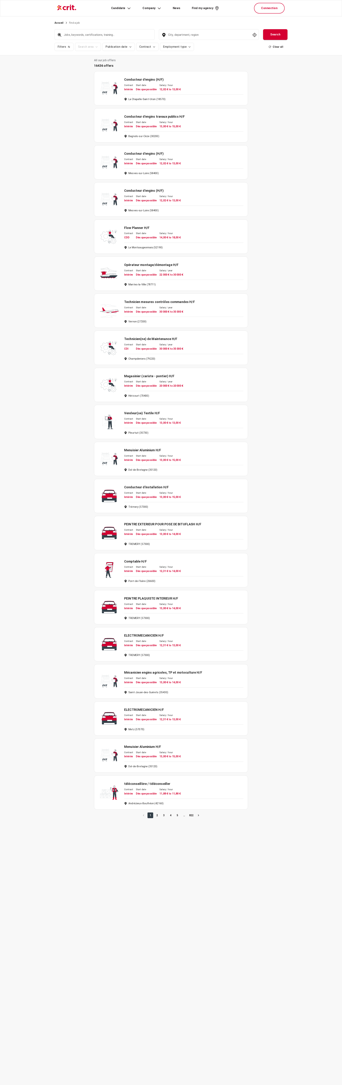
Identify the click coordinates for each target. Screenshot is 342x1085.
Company (149, 8)
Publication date (116, 46)
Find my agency (202, 8)
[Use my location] (254, 34)
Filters (62, 46)
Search (275, 34)
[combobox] (208, 36)
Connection (269, 8)
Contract (145, 46)
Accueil (59, 22)
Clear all (278, 46)
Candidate (118, 8)
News (176, 8)
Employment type (175, 46)
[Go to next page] (198, 815)
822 (191, 815)
